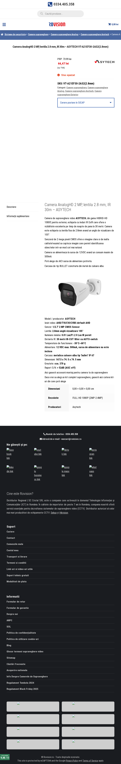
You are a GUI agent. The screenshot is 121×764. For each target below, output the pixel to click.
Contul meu (12, 550)
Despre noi (12, 614)
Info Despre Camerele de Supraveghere (27, 676)
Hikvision (63, 512)
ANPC (9, 620)
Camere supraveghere (38, 34)
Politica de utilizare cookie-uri (23, 639)
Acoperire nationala (17, 670)
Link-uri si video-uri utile (20, 569)
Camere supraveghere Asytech (95, 34)
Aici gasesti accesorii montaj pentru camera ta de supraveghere (76, 372)
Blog (9, 645)
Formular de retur (16, 601)
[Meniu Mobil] (4, 24)
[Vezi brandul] (104, 61)
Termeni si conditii (16, 562)
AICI (61, 261)
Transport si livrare (17, 556)
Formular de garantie (18, 608)
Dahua (54, 512)
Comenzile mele (15, 544)
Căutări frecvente (16, 664)
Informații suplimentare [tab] (18, 216)
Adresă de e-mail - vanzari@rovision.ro (61, 439)
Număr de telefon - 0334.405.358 (62, 434)
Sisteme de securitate (15, 34)
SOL (9, 626)
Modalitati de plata (16, 581)
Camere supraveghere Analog (64, 34)
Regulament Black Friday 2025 (22, 689)
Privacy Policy (72, 760)
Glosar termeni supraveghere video (25, 651)
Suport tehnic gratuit (18, 575)
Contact (11, 538)
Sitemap (11, 657)
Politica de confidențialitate (21, 632)
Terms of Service (90, 760)
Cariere (10, 531)
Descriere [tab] (11, 206)
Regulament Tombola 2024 (20, 682)
